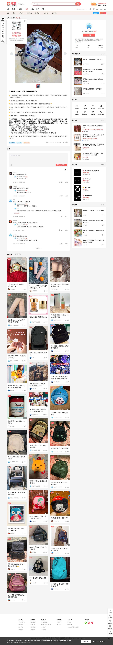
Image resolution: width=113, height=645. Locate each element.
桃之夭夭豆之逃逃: (21, 177)
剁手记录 (29, 13)
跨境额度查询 (101, 114)
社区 (8, 13)
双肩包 (19, 142)
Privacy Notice (27, 642)
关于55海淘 (21, 622)
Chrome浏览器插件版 (73, 627)
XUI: (18, 208)
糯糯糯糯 (15, 220)
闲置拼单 (37, 13)
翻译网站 (77, 114)
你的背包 (27, 142)
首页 (8, 18)
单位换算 (85, 108)
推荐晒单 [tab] (9, 254)
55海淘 (11, 4)
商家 (20, 9)
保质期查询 (84, 114)
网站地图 (20, 629)
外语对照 (93, 114)
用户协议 (20, 627)
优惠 (13, 9)
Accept (86, 641)
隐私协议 (20, 624)
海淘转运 (46, 13)
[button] (21, 4)
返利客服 (33, 627)
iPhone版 (69, 624)
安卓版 (69, 622)
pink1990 (15, 234)
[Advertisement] (89, 261)
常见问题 (33, 622)
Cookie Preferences (99, 641)
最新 (14, 13)
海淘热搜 (59, 624)
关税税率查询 (101, 108)
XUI (14, 199)
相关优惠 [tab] (18, 254)
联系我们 (33, 624)
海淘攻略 (21, 13)
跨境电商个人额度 (46, 624)
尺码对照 (77, 108)
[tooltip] (17, 31)
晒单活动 (54, 13)
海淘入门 (59, 622)
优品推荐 (13, 142)
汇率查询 (93, 108)
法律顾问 (33, 629)
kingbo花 (15, 172)
